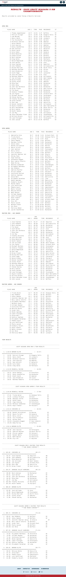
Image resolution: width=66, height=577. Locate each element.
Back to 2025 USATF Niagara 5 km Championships (12, 5)
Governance (35, 568)
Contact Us (26, 568)
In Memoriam (45, 568)
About (19, 568)
